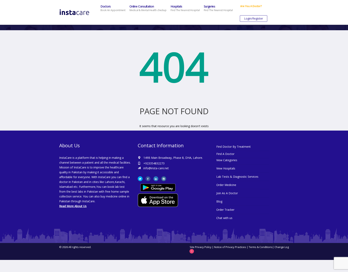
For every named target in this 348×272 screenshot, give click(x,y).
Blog (219, 201)
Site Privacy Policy (200, 247)
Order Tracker (225, 210)
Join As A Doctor (227, 193)
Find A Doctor (225, 154)
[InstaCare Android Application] (158, 187)
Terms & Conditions (260, 247)
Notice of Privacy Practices (230, 247)
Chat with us (224, 218)
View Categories (226, 160)
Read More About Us (73, 206)
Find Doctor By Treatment (233, 146)
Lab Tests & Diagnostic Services (237, 177)
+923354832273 (154, 163)
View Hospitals (225, 168)
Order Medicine (226, 185)
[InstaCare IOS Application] (174, 200)
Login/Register (253, 18)
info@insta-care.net (156, 168)
